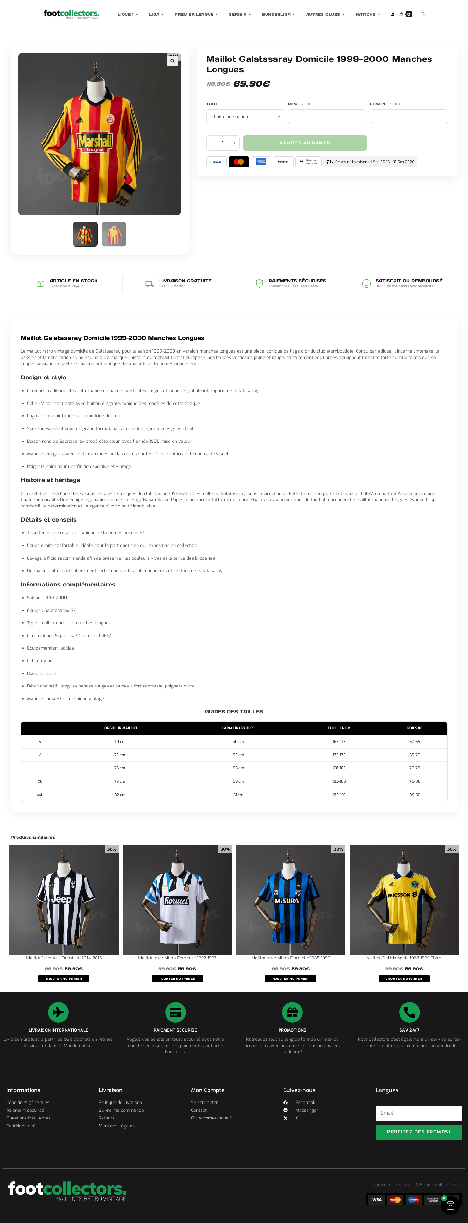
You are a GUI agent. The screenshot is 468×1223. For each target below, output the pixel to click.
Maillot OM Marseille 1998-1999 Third (404, 957)
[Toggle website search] (423, 14)
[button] (172, 61)
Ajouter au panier (305, 142)
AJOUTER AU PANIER (64, 978)
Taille (212, 104)
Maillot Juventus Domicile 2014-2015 (64, 957)
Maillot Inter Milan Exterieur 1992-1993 (177, 957)
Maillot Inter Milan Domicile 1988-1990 (290, 957)
